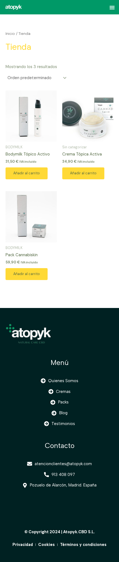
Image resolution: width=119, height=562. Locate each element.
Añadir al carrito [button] (26, 173)
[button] (112, 7)
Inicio (10, 33)
